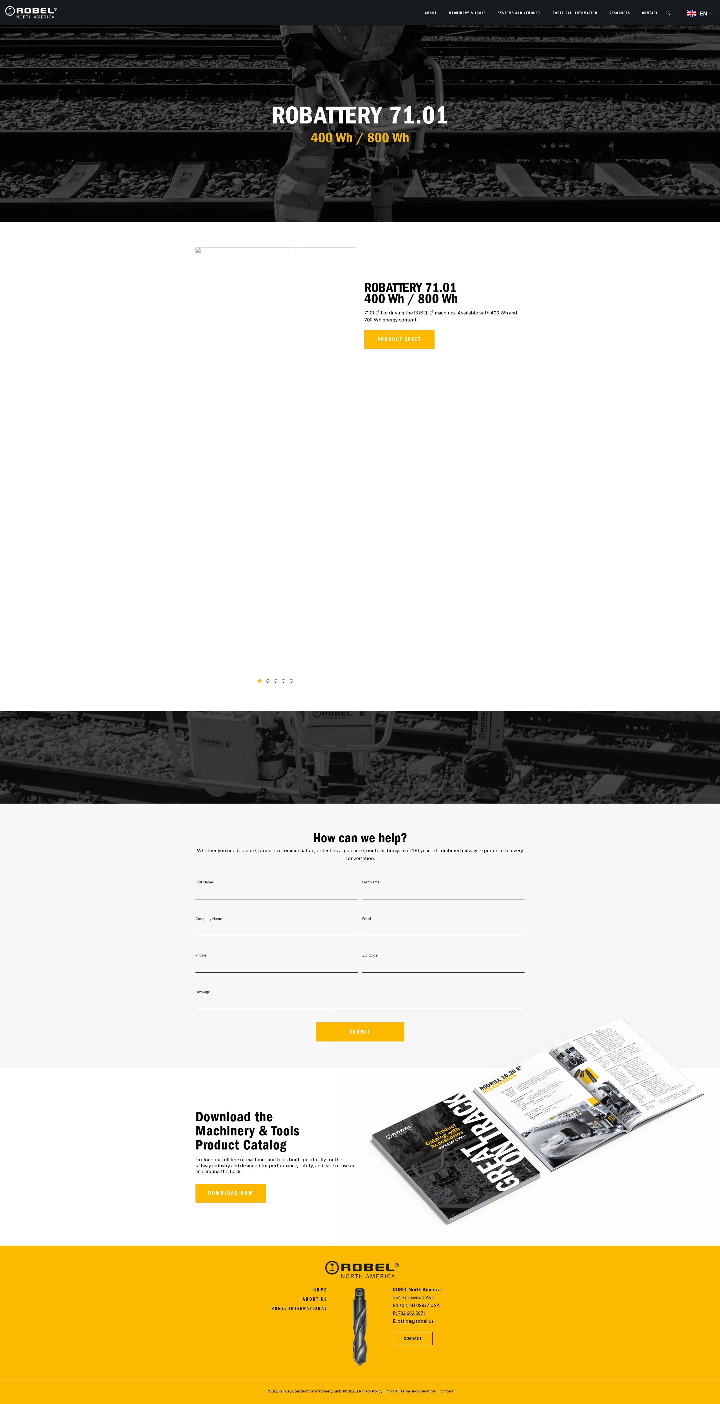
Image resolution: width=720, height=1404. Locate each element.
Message (202, 992)
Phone (200, 955)
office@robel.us (413, 1321)
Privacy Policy (370, 1391)
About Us (315, 1299)
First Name (204, 882)
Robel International (299, 1308)
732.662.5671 (409, 1314)
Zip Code (370, 955)
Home (320, 1290)
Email (366, 919)
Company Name (208, 919)
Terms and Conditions (418, 1391)
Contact (447, 1391)
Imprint (391, 1391)
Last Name (371, 882)
